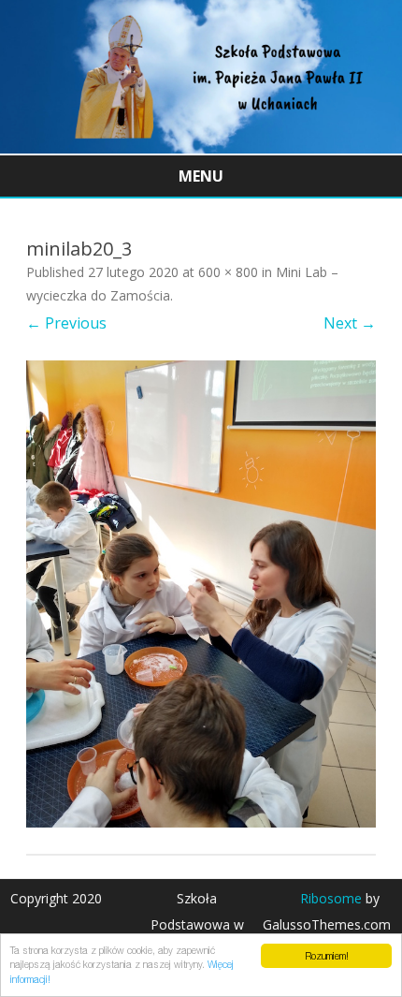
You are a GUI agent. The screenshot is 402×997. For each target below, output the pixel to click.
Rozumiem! (327, 955)
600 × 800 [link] (228, 272)
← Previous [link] (66, 323)
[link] (201, 148)
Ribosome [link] (331, 898)
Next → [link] (349, 323)
